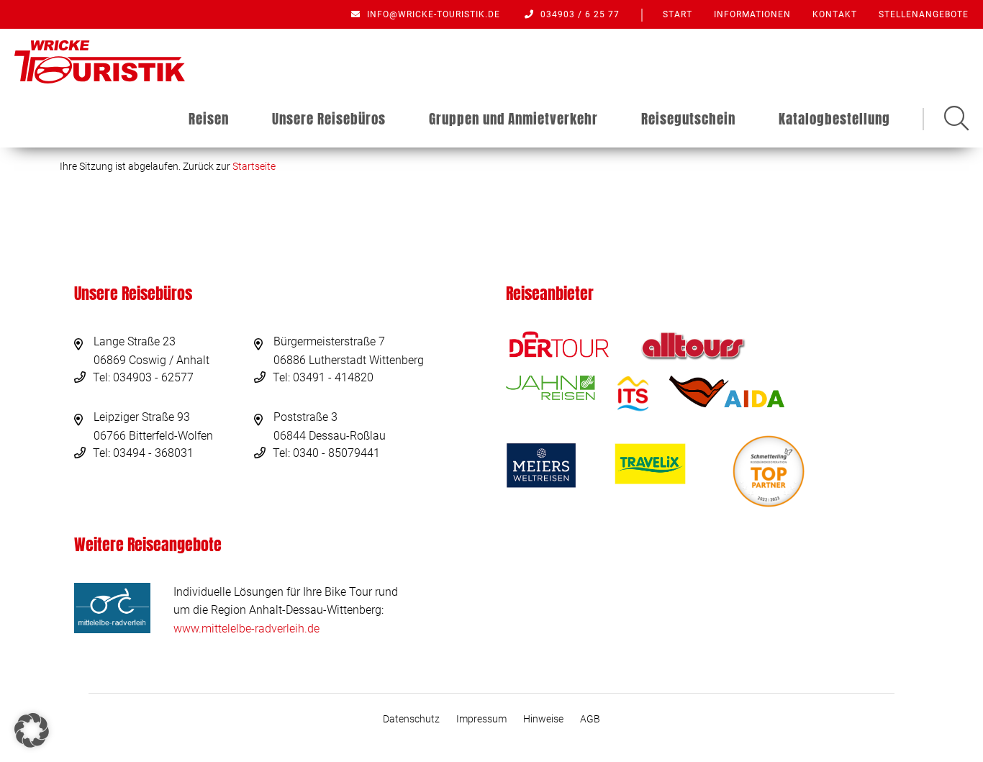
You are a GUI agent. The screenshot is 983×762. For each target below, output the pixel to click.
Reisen (209, 119)
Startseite (254, 166)
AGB (590, 719)
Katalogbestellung (834, 119)
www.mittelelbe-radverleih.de (246, 628)
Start (677, 14)
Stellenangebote (924, 14)
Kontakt (834, 14)
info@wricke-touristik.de (432, 14)
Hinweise (543, 719)
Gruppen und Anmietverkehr (513, 119)
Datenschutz (411, 719)
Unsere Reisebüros (329, 119)
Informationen (752, 14)
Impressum (481, 719)
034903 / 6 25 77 (579, 14)
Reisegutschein (688, 119)
